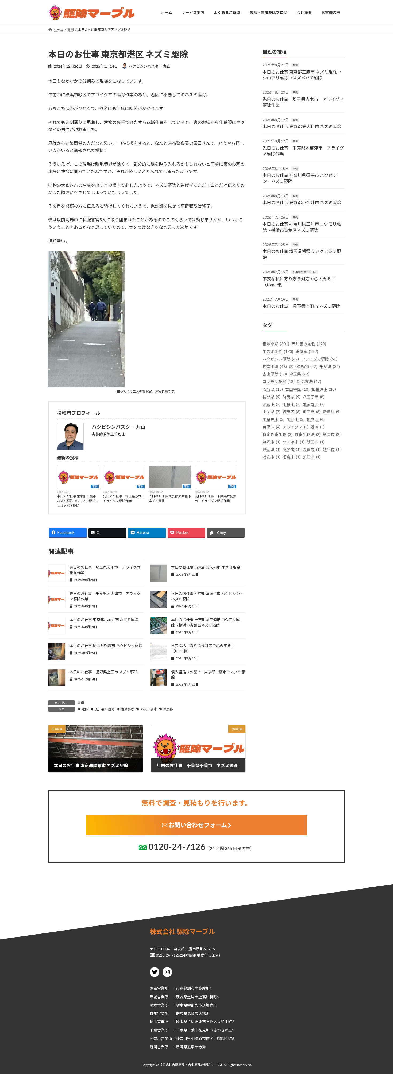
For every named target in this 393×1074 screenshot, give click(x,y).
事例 (94, 486)
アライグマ (296, 426)
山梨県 (271, 411)
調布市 (271, 404)
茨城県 (273, 389)
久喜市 (312, 449)
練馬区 (291, 411)
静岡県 (271, 449)
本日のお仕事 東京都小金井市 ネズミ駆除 (104, 619)
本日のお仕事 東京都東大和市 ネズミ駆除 (170, 498)
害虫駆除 (275, 374)
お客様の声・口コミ (305, 272)
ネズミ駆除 (149, 709)
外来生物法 (308, 434)
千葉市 (291, 404)
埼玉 (153, 1022)
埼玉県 (299, 374)
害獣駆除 (127, 709)
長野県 (271, 396)
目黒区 (271, 426)
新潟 (153, 1047)
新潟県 (332, 411)
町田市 (312, 411)
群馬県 (291, 396)
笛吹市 (332, 434)
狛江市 (312, 457)
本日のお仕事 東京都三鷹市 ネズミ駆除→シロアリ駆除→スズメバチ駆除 (78, 501)
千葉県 (329, 366)
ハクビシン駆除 (281, 358)
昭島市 (291, 457)
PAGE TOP (379, 1037)
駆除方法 (309, 381)
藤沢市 (296, 419)
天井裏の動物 (104, 709)
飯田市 (316, 442)
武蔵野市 (314, 404)
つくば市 (294, 442)
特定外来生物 (277, 434)
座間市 (291, 449)
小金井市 (273, 419)
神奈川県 (275, 366)
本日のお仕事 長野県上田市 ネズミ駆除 (104, 672)
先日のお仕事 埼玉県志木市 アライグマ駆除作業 (124, 498)
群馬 (153, 1013)
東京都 (168, 709)
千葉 (153, 1030)
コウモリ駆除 (279, 381)
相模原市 (323, 389)
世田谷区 (297, 389)
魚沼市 (271, 442)
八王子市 (314, 396)
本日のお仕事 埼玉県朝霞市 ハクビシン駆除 (106, 645)
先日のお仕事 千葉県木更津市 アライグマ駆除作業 (215, 498)
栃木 (153, 1005)
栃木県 (316, 419)
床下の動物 (303, 366)
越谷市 (332, 449)
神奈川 (155, 1038)
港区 (85, 709)
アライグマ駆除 (319, 358)
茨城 (153, 997)
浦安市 (271, 457)
